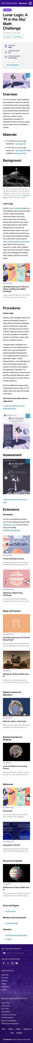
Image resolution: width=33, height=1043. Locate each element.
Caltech (10, 1029)
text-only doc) (21, 153)
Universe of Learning (8, 1015)
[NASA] (3, 3)
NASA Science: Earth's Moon (16, 935)
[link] (16, 80)
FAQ (12, 1033)
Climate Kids (5, 1006)
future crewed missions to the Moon (16, 241)
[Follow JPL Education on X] (8, 963)
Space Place (5, 1003)
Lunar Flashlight (15, 208)
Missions (4, 981)
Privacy (18, 1029)
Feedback (19, 1033)
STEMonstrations (7, 1017)
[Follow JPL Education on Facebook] (3, 963)
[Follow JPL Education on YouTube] (16, 963)
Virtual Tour (5, 987)
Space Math (5, 1012)
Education (23, 3)
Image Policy (27, 1029)
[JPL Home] (11, 3)
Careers (4, 990)
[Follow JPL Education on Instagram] (12, 963)
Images (3, 984)
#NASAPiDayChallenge (11, 530)
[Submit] (4, 953)
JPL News (4, 978)
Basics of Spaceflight (8, 1020)
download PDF (20, 144)
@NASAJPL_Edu (9, 524)
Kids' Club (5, 1009)
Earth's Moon (11, 911)
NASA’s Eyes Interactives (10, 1023)
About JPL (5, 975)
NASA (3, 1029)
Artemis (9, 939)
